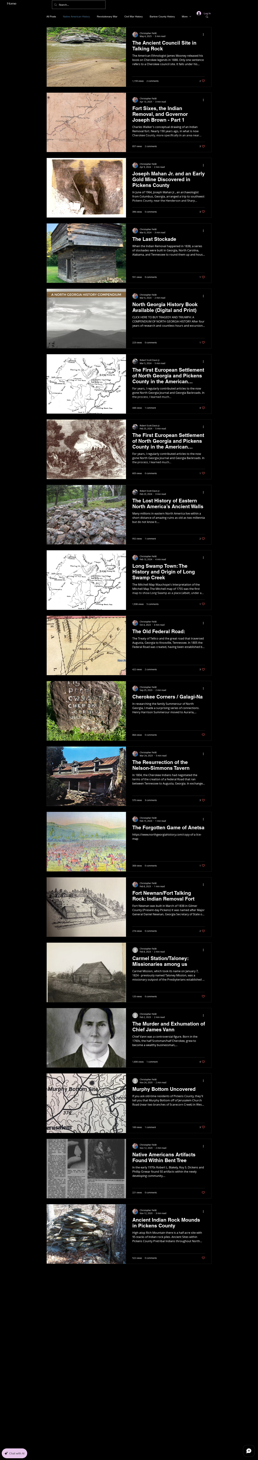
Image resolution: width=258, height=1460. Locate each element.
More (185, 16)
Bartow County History (162, 16)
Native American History (76, 16)
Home (11, 3)
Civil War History (133, 16)
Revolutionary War (107, 16)
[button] (207, 17)
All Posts (51, 16)
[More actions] (204, 34)
